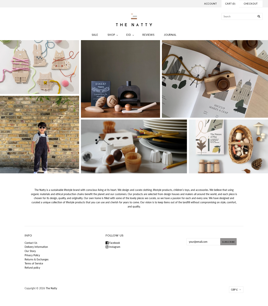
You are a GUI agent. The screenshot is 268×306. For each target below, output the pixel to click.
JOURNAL (170, 34)
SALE (95, 34)
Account (210, 3)
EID (128, 34)
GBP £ (234, 289)
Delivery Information (36, 246)
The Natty (51, 288)
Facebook (114, 242)
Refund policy (32, 267)
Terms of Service (34, 263)
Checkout (251, 3)
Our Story (30, 251)
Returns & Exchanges (36, 259)
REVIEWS (148, 34)
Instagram (114, 246)
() (230, 3)
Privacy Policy (32, 255)
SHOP (111, 34)
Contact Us (31, 242)
